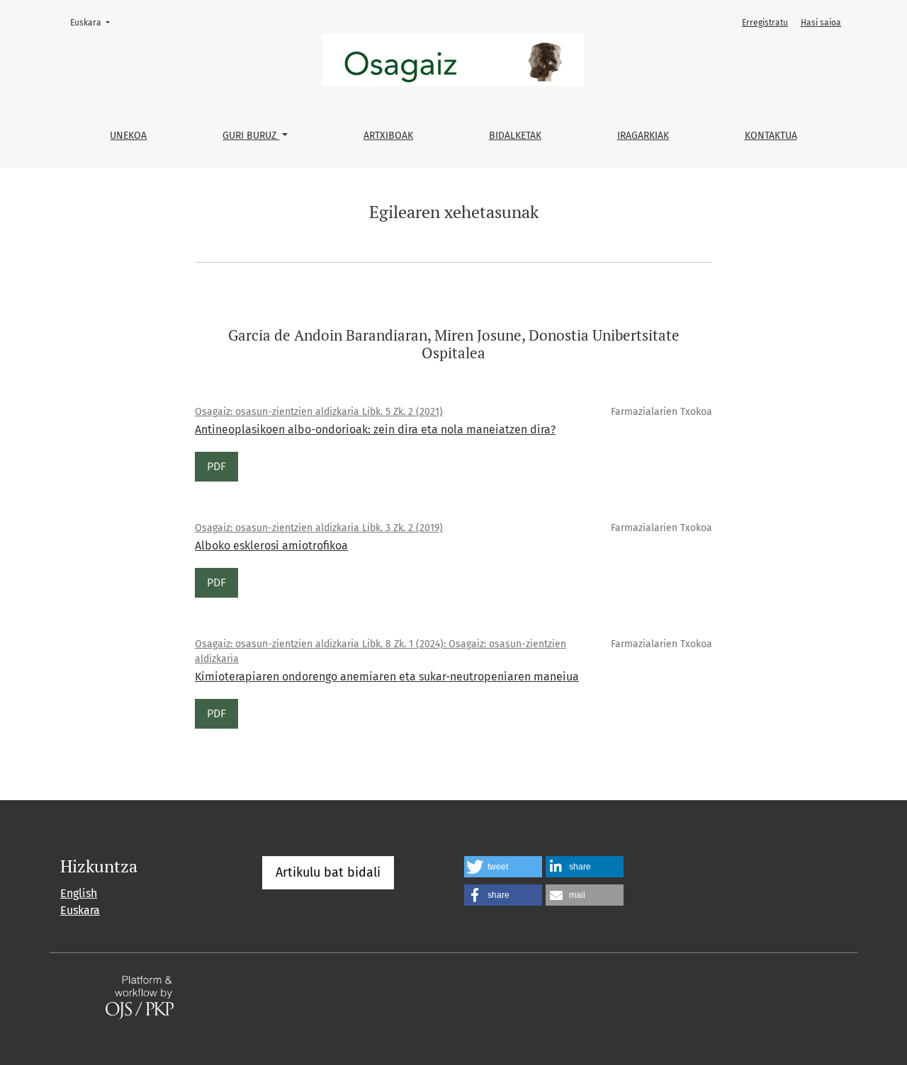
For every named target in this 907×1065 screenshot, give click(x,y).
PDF (216, 466)
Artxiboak (388, 136)
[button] (503, 866)
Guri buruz (250, 136)
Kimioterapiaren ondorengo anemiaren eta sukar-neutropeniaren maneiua (387, 676)
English (78, 893)
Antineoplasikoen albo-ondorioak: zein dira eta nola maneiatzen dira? (375, 429)
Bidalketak (515, 136)
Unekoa (128, 136)
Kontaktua (771, 136)
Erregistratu (765, 23)
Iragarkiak (643, 136)
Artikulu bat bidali (328, 872)
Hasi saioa (821, 23)
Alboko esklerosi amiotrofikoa (271, 545)
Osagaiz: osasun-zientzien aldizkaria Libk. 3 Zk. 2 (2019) (319, 528)
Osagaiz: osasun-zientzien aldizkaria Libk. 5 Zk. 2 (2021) (319, 412)
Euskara (94, 22)
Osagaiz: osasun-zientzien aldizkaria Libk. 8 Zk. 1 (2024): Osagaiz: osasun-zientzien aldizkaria (380, 651)
